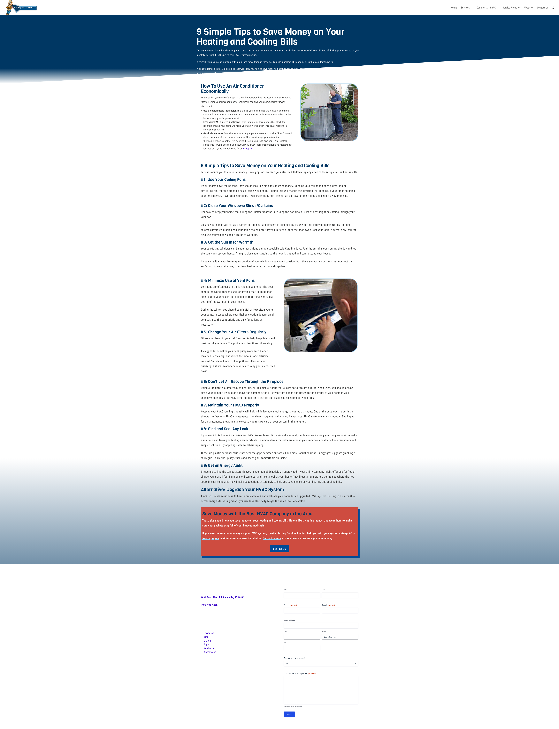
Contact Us (543, 8)
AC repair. (247, 148)
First (285, 590)
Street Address (289, 620)
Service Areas (510, 8)
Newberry (209, 648)
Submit (289, 714)
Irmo (206, 636)
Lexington (209, 633)
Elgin (206, 644)
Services (465, 8)
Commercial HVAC (486, 8)
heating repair (210, 538)
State (324, 631)
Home (454, 8)
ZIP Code (287, 643)
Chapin (207, 640)
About (527, 8)
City (285, 631)
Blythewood (210, 652)
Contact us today (273, 538)
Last (323, 590)
